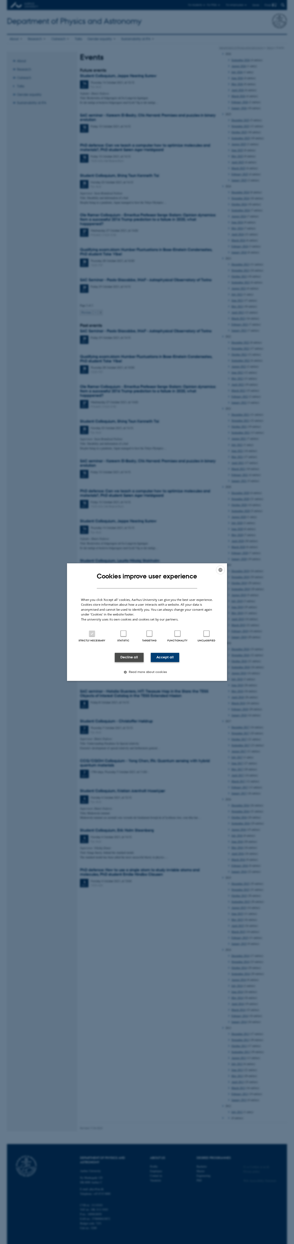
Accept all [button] (165, 657)
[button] (147, 672)
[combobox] (220, 570)
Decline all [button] (129, 657)
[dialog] (147, 622)
